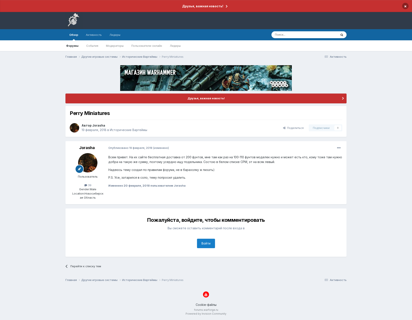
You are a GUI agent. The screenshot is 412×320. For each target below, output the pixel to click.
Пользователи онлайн (146, 45)
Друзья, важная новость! (202, 6)
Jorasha (98, 125)
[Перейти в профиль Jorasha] (74, 128)
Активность (94, 34)
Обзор (73, 34)
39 (89, 185)
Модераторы (115, 45)
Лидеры (175, 45)
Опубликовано (130, 147)
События (92, 45)
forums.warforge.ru (206, 309)
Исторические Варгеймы (128, 130)
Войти (206, 243)
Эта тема (325, 34)
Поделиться (294, 128)
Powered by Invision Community (206, 313)
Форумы (72, 45)
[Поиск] (342, 34)
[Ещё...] (339, 148)
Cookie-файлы (206, 304)
